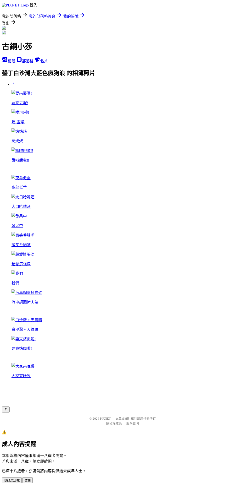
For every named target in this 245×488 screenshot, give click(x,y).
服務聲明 (132, 423)
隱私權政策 (114, 423)
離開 (27, 480)
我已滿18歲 (12, 480)
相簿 (12, 61)
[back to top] (6, 409)
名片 (44, 61)
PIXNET (105, 418)
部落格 (28, 61)
